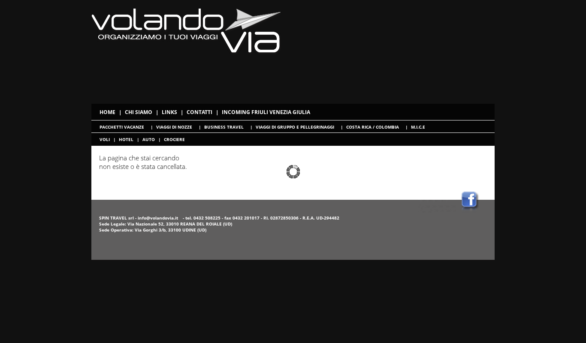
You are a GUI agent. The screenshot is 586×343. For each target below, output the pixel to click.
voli (105, 139)
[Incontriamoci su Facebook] (476, 210)
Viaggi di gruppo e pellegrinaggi (295, 127)
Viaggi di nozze (174, 127)
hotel (126, 139)
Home (107, 112)
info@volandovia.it (158, 218)
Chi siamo (138, 112)
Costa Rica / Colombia (372, 127)
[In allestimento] (437, 210)
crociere (174, 139)
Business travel (224, 127)
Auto (148, 139)
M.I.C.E (418, 127)
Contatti (199, 112)
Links (169, 112)
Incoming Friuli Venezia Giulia (266, 112)
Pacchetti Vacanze (122, 127)
